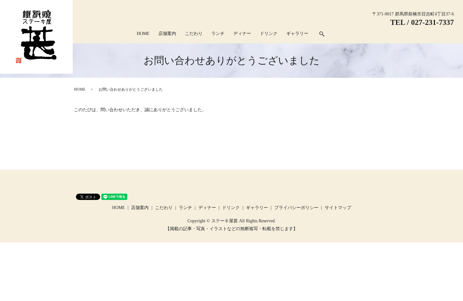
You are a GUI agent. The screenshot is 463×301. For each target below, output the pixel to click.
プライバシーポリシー (296, 207)
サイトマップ (338, 207)
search (322, 34)
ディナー (242, 33)
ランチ (218, 33)
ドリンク (268, 33)
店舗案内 (167, 33)
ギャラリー (297, 33)
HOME (143, 33)
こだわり (194, 33)
